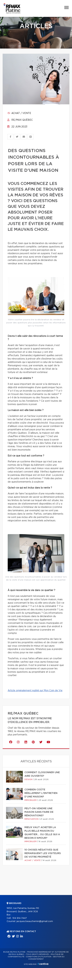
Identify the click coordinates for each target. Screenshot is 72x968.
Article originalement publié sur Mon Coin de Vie (35, 690)
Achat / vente (21, 113)
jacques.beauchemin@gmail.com (34, 921)
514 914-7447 (19, 918)
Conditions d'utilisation (38, 957)
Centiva (43, 964)
